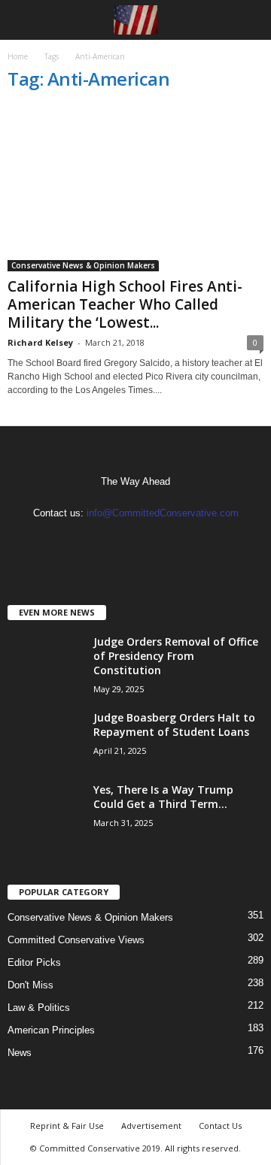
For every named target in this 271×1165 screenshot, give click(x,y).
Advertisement (151, 1125)
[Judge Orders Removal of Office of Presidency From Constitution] (45, 662)
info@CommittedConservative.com (163, 513)
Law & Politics (39, 1007)
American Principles (51, 1030)
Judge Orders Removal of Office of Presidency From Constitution (175, 655)
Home (18, 56)
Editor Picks (34, 962)
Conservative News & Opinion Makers (83, 265)
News (20, 1052)
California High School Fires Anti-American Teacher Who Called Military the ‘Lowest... (125, 304)
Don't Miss (30, 985)
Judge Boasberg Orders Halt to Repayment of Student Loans (174, 724)
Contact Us (220, 1125)
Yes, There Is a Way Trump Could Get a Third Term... (163, 796)
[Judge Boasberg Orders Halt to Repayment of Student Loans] (45, 738)
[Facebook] (121, 542)
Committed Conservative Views (76, 940)
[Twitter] (151, 542)
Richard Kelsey (40, 342)
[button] (247, 20)
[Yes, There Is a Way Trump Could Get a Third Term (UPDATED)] (45, 810)
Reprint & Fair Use (67, 1125)
